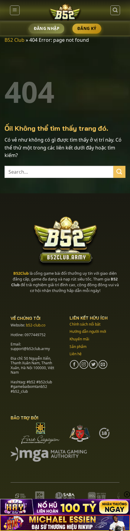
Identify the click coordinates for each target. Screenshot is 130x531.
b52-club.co (35, 325)
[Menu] (15, 10)
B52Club (21, 273)
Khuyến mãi (79, 339)
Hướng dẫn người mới (88, 331)
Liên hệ (76, 353)
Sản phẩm (78, 346)
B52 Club (14, 40)
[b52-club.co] (65, 13)
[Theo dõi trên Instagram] (84, 364)
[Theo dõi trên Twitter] (93, 364)
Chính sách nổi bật (85, 324)
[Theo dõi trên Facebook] (74, 364)
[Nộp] (119, 172)
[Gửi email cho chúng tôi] (103, 364)
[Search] (115, 10)
